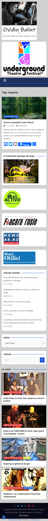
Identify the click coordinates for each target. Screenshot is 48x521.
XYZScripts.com (35, 520)
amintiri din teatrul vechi (13, 392)
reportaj (27, 458)
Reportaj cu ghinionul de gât (16, 464)
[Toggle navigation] (5, 80)
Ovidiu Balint (22, 126)
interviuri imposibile (11, 116)
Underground (28, 488)
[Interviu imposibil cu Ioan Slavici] (24, 108)
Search (42, 360)
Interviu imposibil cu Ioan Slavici (18, 122)
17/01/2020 (10, 126)
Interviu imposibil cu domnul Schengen (18, 311)
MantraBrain (24, 515)
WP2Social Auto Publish (15, 520)
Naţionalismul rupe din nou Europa (16, 302)
